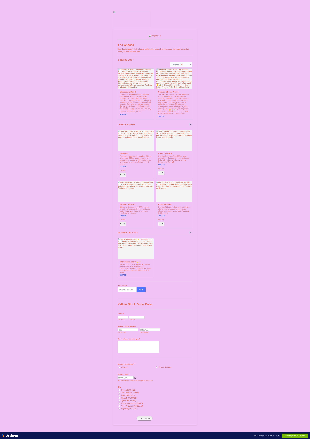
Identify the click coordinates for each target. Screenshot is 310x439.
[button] (181, 64)
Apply (141, 289)
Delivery (124, 367)
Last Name (132, 319)
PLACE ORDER (145, 418)
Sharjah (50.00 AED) (129, 398)
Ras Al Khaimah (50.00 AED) (132, 403)
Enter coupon (122, 285)
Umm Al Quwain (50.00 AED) (132, 406)
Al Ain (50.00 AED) (128, 395)
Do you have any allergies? (129, 339)
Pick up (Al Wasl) (165, 367)
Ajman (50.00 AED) (128, 401)
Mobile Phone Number (127, 326)
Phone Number (144, 332)
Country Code (122, 332)
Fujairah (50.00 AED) (129, 409)
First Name (121, 319)
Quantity (122, 170)
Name (121, 314)
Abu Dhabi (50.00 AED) (130, 393)
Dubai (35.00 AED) (128, 390)
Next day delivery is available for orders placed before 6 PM (135, 380)
